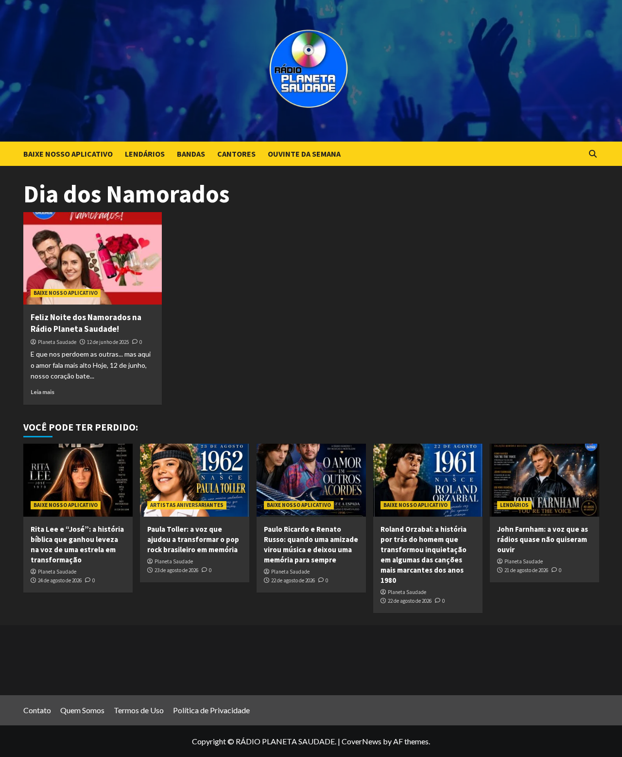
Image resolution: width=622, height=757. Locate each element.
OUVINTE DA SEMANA (304, 154)
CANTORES (236, 154)
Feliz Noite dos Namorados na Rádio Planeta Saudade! (86, 323)
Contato (37, 710)
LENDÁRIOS (145, 154)
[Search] (593, 153)
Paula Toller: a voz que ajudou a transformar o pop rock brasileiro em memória (193, 539)
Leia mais (42, 392)
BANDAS (191, 154)
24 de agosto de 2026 (60, 580)
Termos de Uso (139, 710)
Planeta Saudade (57, 342)
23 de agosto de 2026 (176, 570)
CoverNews (361, 741)
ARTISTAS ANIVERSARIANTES (187, 505)
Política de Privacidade (211, 710)
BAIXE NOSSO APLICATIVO (68, 154)
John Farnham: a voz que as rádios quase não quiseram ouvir (542, 539)
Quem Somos (82, 710)
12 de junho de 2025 (108, 342)
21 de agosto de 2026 (526, 570)
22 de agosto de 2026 (293, 580)
